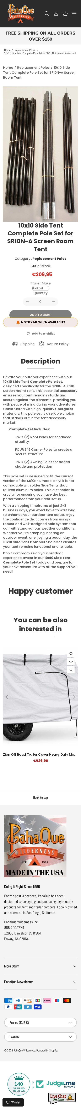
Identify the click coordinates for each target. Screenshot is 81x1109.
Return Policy (58, 344)
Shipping (27, 344)
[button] (65, 13)
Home (7, 50)
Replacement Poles (25, 50)
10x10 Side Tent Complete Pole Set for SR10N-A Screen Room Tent (40, 53)
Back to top (40, 797)
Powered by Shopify (46, 1050)
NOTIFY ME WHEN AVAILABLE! (43, 322)
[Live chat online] (62, 1098)
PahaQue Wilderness (24, 1050)
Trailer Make (40, 283)
